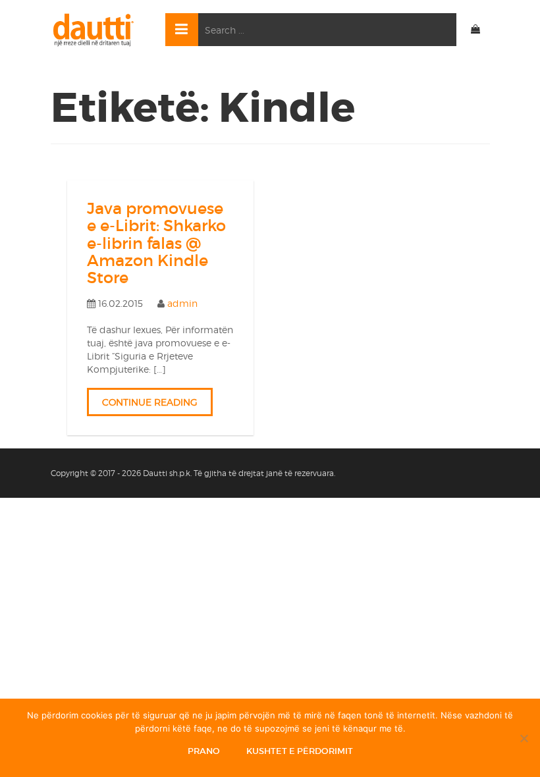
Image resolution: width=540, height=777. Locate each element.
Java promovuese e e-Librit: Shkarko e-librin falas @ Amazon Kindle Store (156, 243)
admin (182, 303)
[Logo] (98, 30)
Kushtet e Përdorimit (299, 751)
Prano (204, 751)
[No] (523, 738)
